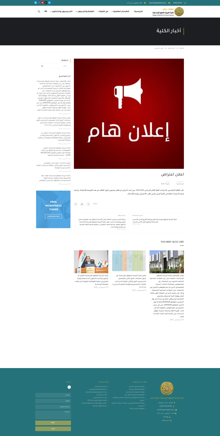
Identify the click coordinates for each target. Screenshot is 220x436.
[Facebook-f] (39, 2)
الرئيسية (138, 12)
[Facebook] (88, 204)
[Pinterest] (75, 204)
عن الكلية (103, 12)
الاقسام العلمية (121, 12)
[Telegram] (35, 2)
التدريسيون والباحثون (62, 12)
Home (181, 48)
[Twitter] (49, 2)
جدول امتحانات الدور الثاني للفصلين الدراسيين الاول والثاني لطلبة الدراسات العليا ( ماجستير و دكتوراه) (53, 165)
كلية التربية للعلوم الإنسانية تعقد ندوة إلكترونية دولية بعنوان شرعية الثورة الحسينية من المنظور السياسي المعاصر (54, 178)
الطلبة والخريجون (86, 12)
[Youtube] (42, 2)
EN (46, 12)
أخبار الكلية (171, 48)
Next (53, 423)
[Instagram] (45, 2)
